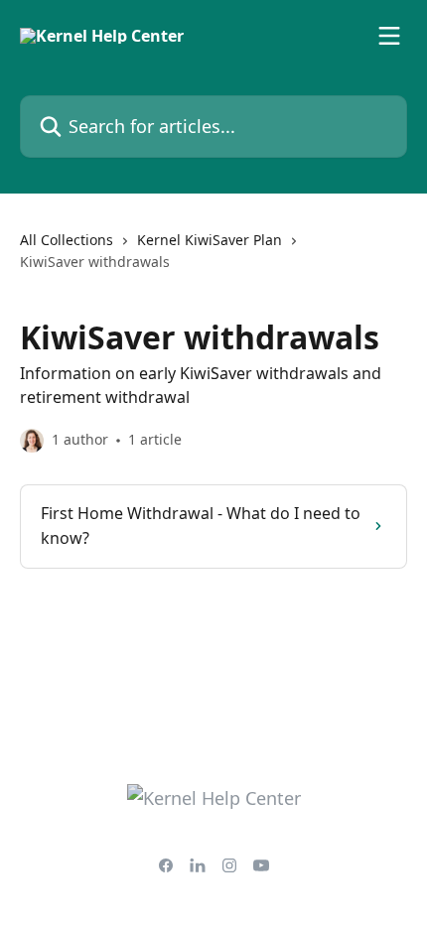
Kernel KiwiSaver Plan (209, 239)
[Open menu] (389, 36)
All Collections (66, 239)
